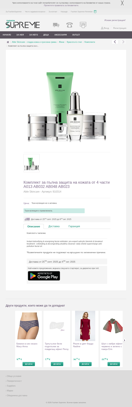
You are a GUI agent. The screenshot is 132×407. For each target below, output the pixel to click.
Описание (33, 226)
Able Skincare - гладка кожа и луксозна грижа (34, 42)
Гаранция (74, 226)
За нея (20, 35)
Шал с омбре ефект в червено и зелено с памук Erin (112, 346)
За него (33, 35)
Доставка (54, 226)
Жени (61, 42)
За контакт (53, 12)
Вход (106, 28)
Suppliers (11, 386)
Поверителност (14, 381)
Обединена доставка (16, 395)
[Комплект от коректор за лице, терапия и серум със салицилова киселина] (115, 42)
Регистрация (119, 28)
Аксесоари (60, 35)
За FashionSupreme (14, 12)
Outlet (76, 35)
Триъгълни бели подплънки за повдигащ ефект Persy (57, 346)
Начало (7, 35)
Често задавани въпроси (35, 12)
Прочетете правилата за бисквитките (61, 5)
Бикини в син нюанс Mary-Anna (27, 345)
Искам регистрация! (115, 20)
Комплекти (90, 42)
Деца (46, 35)
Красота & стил (74, 42)
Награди (64, 12)
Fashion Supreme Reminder (82, 12)
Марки (9, 390)
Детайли (29, 364)
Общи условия (13, 376)
